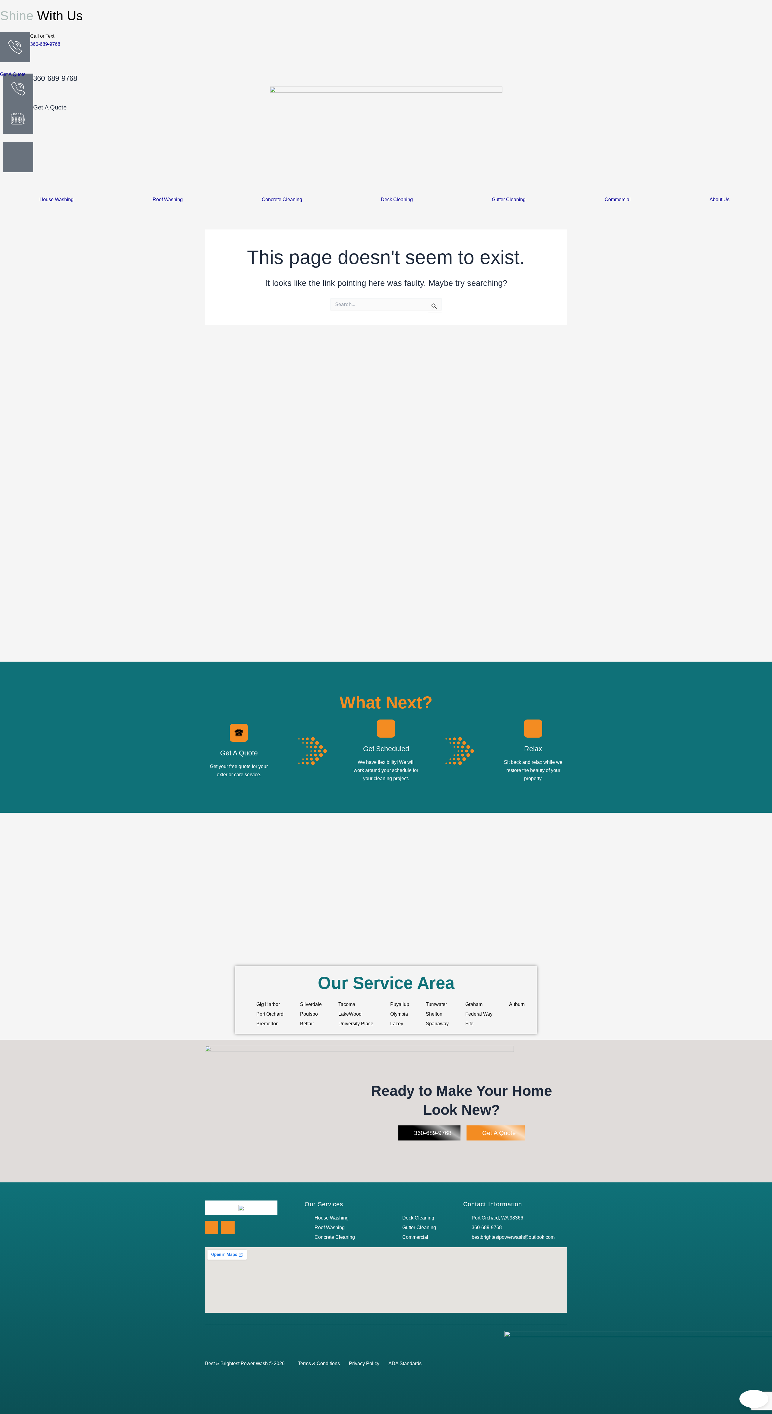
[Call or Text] (15, 47)
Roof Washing (168, 199)
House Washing (57, 199)
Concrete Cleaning (282, 199)
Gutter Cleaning (509, 199)
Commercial (618, 199)
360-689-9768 (45, 44)
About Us (719, 199)
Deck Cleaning (397, 199)
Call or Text (42, 36)
